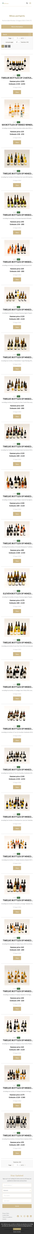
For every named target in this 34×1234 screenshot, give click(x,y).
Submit (17, 1206)
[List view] (3, 46)
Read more (17, 1232)
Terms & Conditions (7, 1217)
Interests (5, 1190)
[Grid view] (6, 46)
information (17, 27)
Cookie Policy (5, 1215)
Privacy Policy (5, 1213)
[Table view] (9, 46)
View (17, 92)
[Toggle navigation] (30, 3)
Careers (4, 1219)
